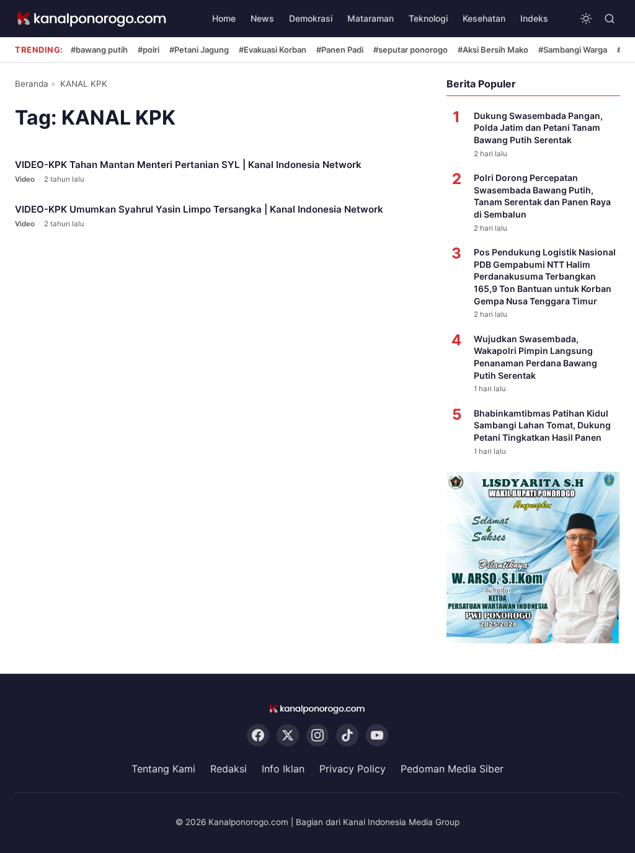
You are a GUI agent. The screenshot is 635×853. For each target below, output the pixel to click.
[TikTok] (347, 735)
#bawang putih (99, 50)
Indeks (534, 18)
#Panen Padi (339, 50)
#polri (148, 50)
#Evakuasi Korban (272, 50)
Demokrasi (310, 18)
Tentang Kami (163, 768)
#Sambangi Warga (572, 50)
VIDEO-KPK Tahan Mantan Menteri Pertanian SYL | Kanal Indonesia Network (188, 164)
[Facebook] (258, 735)
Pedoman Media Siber (452, 768)
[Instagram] (317, 735)
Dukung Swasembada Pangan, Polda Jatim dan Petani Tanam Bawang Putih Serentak (538, 127)
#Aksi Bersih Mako (493, 50)
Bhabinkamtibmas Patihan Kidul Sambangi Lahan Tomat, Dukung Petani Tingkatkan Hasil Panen (542, 425)
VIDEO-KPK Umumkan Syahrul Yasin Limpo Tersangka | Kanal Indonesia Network (199, 209)
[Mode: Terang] (586, 18)
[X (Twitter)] (288, 735)
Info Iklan (283, 768)
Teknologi (428, 18)
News (262, 18)
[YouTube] (377, 735)
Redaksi (228, 768)
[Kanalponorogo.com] (92, 19)
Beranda (31, 84)
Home (224, 18)
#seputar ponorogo (410, 50)
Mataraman (370, 18)
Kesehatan (484, 18)
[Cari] (609, 18)
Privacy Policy (352, 768)
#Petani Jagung (199, 50)
